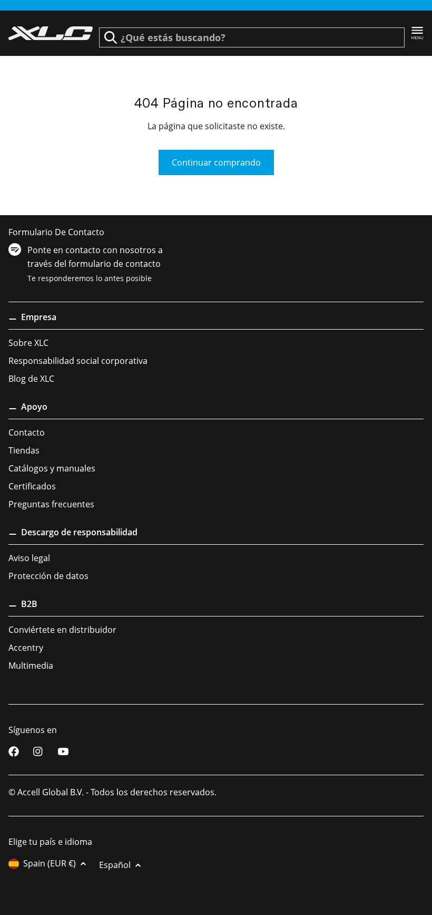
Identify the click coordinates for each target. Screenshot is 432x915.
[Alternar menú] (417, 33)
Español (115, 865)
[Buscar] (110, 37)
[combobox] (252, 37)
